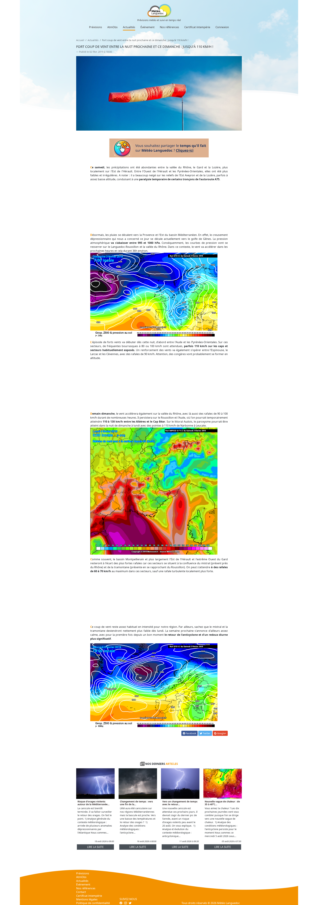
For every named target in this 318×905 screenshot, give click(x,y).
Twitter (206, 733)
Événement (147, 27)
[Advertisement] (159, 207)
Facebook (190, 733)
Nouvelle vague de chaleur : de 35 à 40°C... (222, 803)
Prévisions (95, 27)
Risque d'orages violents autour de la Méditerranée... (93, 803)
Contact (81, 892)
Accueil (80, 40)
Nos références (169, 27)
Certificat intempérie (197, 27)
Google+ (221, 733)
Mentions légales (87, 899)
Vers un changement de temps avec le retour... (179, 803)
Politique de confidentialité (93, 903)
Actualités (129, 27)
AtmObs (112, 27)
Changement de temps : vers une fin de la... (136, 803)
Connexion (222, 27)
